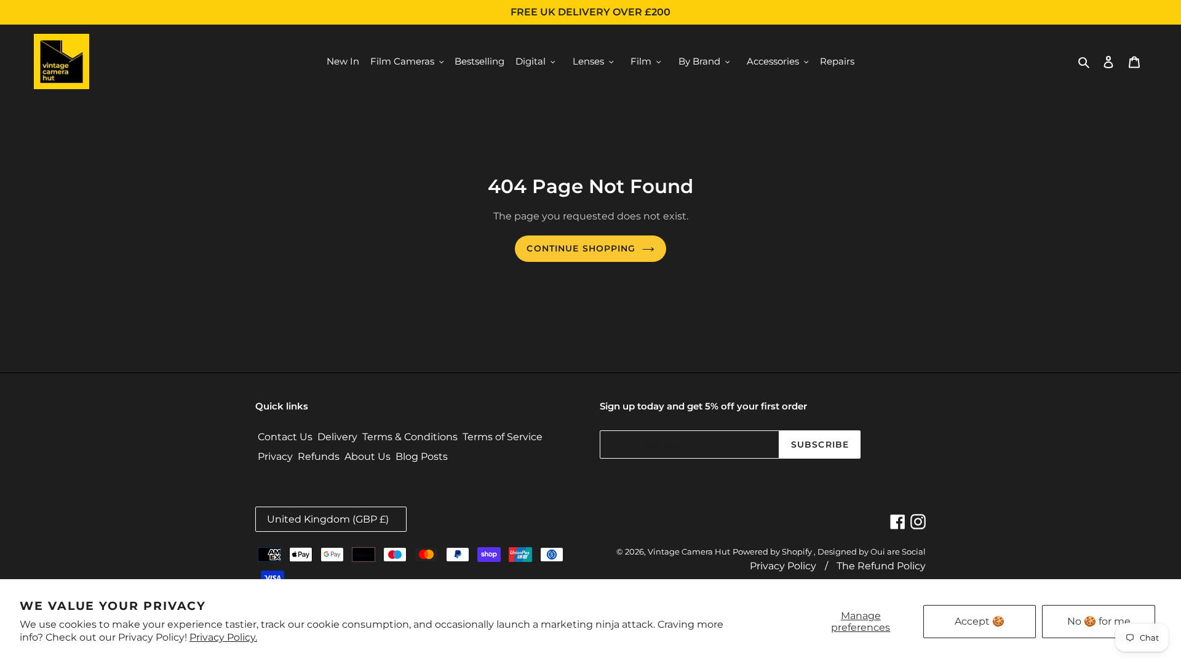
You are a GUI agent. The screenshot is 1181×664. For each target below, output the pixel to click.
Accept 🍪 (979, 621)
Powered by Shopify (772, 551)
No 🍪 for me (1099, 621)
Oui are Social (898, 551)
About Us (367, 456)
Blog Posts (422, 456)
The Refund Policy (881, 566)
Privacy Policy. (223, 637)
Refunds (319, 456)
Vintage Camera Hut (689, 551)
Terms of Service (503, 437)
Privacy (275, 456)
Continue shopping (581, 248)
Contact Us (285, 437)
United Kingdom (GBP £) (328, 519)
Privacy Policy (783, 566)
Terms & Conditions (410, 437)
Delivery (337, 437)
